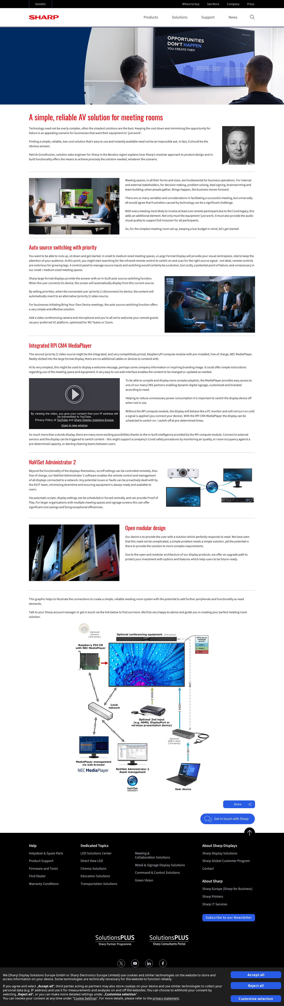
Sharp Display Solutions (219, 853)
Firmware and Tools (43, 868)
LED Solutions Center (96, 853)
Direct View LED (92, 860)
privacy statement (166, 998)
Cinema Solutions (93, 868)
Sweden (40, 4)
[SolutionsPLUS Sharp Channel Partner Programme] (115, 940)
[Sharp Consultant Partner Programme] (169, 940)
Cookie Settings (85, 998)
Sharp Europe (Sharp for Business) (227, 888)
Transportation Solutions (99, 883)
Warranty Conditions (44, 883)
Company (233, 4)
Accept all (255, 975)
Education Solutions (95, 876)
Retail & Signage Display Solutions (160, 865)
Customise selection (256, 999)
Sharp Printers (212, 896)
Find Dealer (37, 876)
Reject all (256, 985)
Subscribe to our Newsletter (229, 917)
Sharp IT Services (214, 904)
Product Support (41, 860)
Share (237, 804)
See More (213, 4)
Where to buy (190, 4)
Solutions (179, 17)
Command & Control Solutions (157, 872)
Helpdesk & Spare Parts (46, 853)
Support (208, 17)
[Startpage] (44, 17)
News (233, 17)
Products (151, 17)
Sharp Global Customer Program (226, 860)
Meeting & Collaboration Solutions (152, 855)
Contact (208, 868)
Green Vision (144, 880)
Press (250, 4)
